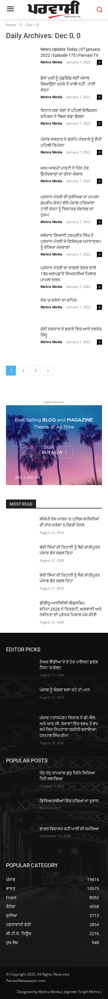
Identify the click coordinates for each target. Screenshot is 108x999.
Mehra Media (51, 62)
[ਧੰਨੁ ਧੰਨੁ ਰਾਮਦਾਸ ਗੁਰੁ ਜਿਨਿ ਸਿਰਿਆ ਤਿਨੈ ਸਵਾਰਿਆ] (20, 780)
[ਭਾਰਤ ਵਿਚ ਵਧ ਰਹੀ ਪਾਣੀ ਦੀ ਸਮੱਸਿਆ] (20, 836)
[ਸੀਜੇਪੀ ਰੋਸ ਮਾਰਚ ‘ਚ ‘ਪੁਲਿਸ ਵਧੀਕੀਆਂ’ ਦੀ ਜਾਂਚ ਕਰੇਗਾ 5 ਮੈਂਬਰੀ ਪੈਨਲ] (20, 526)
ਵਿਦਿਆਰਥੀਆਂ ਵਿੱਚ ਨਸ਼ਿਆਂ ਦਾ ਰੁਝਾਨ (69, 800)
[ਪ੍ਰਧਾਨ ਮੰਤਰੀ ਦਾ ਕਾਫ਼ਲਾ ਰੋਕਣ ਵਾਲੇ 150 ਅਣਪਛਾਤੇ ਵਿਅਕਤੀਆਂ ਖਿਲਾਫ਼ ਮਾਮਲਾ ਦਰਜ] (21, 275)
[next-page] (48, 371)
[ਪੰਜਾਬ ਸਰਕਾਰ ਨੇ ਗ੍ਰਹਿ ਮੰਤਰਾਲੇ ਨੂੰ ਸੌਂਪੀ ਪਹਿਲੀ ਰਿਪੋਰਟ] (21, 146)
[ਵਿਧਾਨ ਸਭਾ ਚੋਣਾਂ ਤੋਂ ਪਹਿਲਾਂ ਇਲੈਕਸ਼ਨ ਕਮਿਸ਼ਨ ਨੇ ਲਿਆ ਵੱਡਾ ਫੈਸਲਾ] (21, 117)
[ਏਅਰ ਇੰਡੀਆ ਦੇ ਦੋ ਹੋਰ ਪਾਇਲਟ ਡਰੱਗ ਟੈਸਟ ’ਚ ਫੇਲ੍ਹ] (20, 669)
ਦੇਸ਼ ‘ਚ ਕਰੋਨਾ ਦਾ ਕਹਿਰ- (59, 300)
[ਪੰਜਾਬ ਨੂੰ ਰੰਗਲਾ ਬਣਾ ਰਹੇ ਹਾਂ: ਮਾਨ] (20, 697)
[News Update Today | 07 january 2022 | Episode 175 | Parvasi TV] (21, 56)
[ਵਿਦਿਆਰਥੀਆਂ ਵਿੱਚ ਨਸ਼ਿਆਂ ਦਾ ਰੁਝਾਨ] (20, 808)
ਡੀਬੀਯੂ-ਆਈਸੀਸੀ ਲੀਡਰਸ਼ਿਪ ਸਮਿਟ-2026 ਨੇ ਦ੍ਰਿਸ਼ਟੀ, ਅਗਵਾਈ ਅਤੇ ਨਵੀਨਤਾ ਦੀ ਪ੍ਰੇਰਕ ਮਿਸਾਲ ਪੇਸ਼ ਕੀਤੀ (70, 609)
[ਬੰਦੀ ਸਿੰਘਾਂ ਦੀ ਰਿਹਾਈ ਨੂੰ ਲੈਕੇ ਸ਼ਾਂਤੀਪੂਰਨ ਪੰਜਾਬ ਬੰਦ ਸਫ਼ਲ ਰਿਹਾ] (20, 555)
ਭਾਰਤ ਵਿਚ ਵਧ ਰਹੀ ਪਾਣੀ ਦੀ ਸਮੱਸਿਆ (69, 828)
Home (11, 24)
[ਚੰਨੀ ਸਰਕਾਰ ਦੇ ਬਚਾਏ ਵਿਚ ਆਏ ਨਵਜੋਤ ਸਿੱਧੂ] (21, 336)
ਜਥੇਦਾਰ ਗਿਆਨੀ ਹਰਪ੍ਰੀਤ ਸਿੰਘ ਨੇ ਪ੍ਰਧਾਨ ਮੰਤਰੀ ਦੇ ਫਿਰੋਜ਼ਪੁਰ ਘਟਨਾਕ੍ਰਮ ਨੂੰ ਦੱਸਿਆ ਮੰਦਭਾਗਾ (70, 241)
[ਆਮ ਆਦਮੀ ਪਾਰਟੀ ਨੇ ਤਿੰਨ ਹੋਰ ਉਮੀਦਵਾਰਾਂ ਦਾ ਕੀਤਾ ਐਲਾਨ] (21, 175)
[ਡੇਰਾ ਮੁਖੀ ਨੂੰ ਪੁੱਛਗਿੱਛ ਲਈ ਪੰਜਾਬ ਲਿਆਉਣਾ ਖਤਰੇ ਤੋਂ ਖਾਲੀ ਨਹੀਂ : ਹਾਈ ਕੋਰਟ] (21, 85)
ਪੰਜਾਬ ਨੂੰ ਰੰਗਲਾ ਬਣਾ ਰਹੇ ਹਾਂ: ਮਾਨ (65, 689)
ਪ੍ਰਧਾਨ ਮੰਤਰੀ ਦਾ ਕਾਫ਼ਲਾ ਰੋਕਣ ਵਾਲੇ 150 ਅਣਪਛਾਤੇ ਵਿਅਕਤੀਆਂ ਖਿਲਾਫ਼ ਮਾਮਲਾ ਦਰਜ (68, 273)
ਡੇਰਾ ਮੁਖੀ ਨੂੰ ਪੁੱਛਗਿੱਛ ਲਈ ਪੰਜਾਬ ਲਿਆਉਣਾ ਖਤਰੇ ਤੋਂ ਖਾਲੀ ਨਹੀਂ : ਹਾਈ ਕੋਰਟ (67, 84)
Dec (29, 24)
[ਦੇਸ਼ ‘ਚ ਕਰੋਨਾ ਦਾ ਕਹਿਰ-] (21, 307)
